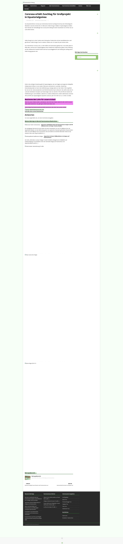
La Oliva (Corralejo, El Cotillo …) (50, 507)
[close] (62, 538)
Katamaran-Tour (66, 508)
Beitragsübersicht (30, 473)
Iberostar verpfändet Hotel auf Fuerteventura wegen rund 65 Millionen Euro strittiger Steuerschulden (57, 125)
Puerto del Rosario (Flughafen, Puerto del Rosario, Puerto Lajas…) (52, 504)
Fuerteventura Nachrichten (40, 20)
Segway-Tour (65, 504)
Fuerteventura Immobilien (69, 5)
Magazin (43, 5)
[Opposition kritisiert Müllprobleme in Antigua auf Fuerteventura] (34, 136)
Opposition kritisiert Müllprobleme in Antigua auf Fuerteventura (56, 136)
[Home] (28, 479)
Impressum (64, 515)
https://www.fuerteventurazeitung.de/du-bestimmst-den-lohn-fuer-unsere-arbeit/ (45, 107)
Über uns (88, 5)
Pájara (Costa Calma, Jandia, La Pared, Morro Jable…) (52, 498)
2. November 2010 (30, 20)
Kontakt (27, 9)
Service (80, 5)
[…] (44, 133)
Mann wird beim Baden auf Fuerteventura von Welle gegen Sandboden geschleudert (31, 508)
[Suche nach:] (86, 57)
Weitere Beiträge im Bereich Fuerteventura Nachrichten (41, 121)
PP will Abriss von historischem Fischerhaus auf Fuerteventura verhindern (31, 513)
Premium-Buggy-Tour (66, 501)
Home (25, 5)
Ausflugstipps (65, 497)
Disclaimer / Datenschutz (67, 518)
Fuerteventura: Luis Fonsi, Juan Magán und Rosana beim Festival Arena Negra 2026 (33, 518)
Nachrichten (33, 5)
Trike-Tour (64, 506)
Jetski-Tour (64, 499)
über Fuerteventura (54, 5)
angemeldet (32, 118)
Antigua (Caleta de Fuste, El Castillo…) (52, 501)
